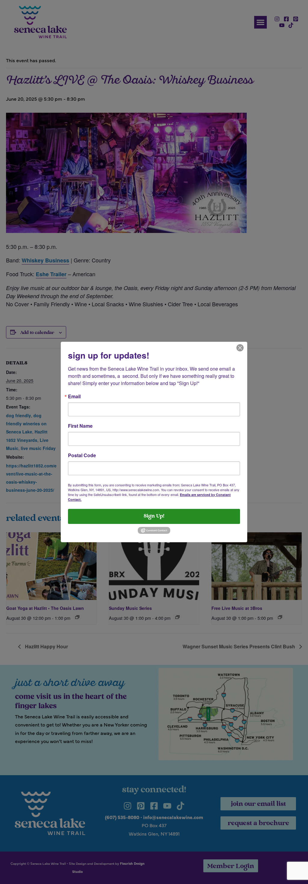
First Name (80, 426)
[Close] (240, 347)
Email (74, 396)
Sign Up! (154, 516)
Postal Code (82, 455)
